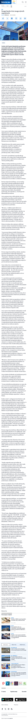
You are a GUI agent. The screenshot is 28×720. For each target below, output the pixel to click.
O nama (3, 691)
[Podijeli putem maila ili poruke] (25, 18)
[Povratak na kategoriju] (26, 6)
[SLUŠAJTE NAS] (12, 683)
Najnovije (14, 644)
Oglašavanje (13, 691)
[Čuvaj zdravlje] (20, 683)
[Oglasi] (3, 683)
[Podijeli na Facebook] (2, 18)
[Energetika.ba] (25, 683)
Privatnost (16, 704)
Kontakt (24, 691)
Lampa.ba (11, 718)
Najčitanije (22, 644)
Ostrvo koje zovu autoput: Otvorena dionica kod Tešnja (18, 649)
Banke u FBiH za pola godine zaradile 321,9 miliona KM (18, 619)
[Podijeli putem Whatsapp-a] (20, 18)
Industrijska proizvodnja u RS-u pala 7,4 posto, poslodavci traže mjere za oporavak (18, 666)
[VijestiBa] (8, 683)
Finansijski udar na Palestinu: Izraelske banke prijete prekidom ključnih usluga (18, 628)
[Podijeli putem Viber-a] (16, 18)
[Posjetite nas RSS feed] (11, 709)
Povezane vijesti (6, 615)
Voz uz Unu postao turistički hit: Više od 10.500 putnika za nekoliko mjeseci (18, 674)
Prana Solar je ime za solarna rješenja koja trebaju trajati (18, 658)
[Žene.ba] (16, 683)
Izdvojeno (5, 644)
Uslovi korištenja (4, 704)
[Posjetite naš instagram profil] (8, 709)
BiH (2, 9)
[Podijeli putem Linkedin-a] (11, 18)
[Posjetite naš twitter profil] (5, 709)
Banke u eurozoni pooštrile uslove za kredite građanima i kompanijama (18, 636)
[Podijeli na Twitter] (7, 18)
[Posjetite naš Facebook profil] (2, 709)
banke (3, 42)
